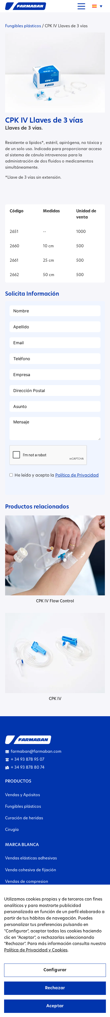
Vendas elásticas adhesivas (31, 858)
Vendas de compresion (26, 882)
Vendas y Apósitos (22, 795)
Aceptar (55, 1006)
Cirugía (12, 830)
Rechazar (55, 988)
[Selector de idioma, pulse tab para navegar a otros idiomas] (97, 6)
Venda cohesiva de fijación (30, 870)
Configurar (55, 970)
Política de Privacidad (77, 476)
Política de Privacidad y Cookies (36, 950)
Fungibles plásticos (23, 26)
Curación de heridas (24, 818)
